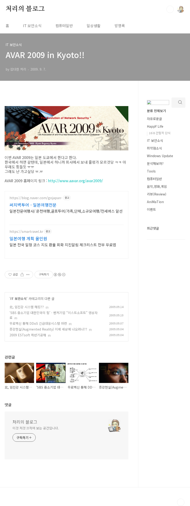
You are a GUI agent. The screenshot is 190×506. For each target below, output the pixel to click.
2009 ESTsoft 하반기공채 (28, 335)
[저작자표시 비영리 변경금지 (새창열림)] (59, 274)
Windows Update (160, 155)
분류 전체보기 (156, 110)
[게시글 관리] (28, 274)
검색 (170, 9)
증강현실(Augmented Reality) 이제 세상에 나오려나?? (48, 329)
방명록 (119, 25)
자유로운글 (154, 118)
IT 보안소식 (32, 25)
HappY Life (155, 126)
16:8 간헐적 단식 (160, 133)
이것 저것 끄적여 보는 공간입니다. (36, 428)
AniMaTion (155, 201)
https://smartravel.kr (26, 232)
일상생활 (94, 25)
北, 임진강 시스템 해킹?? (27, 307)
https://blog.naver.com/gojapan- (36, 198)
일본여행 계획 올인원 (28, 238)
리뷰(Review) (156, 194)
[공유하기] (22, 274)
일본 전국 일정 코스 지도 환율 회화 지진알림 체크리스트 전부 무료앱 (63, 244)
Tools (151, 171)
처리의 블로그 (25, 9)
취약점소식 (154, 148)
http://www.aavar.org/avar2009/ (75, 180)
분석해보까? (155, 163)
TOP (180, 502)
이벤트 (151, 209)
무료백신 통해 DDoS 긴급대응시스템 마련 (38, 323)
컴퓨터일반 (64, 25)
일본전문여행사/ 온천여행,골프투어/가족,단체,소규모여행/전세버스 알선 (66, 211)
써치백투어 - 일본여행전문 (33, 205)
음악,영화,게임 (157, 186)
